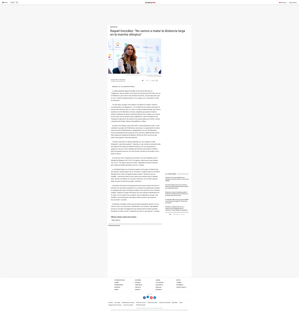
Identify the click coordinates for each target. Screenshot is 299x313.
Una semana (176, 214)
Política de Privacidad (164, 302)
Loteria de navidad (128, 305)
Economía (138, 280)
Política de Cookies (153, 302)
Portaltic (138, 287)
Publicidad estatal (140, 305)
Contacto (110, 302)
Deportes (117, 287)
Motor (178, 280)
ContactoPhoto (181, 287)
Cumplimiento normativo (128, 302)
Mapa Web (174, 302)
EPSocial (137, 289)
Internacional (118, 285)
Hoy (170, 214)
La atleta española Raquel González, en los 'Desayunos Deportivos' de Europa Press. (143, 75)
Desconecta (159, 285)
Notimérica (179, 285)
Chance (158, 280)
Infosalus (159, 289)
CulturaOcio (159, 282)
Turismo (178, 282)
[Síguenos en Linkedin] (154, 298)
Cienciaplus (138, 285)
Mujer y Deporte (116, 220)
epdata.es (158, 287)
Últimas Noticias (119, 280)
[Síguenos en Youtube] (151, 298)
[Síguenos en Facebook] (144, 298)
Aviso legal (117, 302)
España (116, 282)
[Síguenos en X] (147, 298)
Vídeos (116, 289)
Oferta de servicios (141, 302)
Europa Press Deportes (118, 80)
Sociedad (138, 282)
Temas (181, 302)
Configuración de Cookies (115, 305)
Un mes (183, 214)
